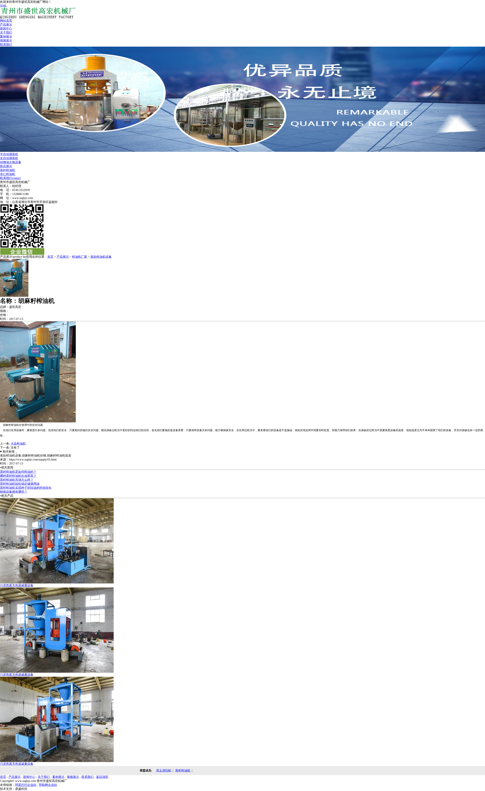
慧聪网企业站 (48, 784)
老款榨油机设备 (101, 256)
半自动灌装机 (9, 154)
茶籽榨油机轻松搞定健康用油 (19, 483)
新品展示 (6, 166)
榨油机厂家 (79, 256)
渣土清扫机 (163, 770)
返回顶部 (102, 776)
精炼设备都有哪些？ (13, 491)
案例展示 (6, 36)
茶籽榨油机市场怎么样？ (16, 479)
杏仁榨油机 (7, 174)
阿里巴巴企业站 (25, 784)
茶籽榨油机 (182, 770)
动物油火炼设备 (10, 162)
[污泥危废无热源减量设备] (57, 582)
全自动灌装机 (9, 158)
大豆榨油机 (18, 443)
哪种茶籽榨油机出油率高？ (18, 475)
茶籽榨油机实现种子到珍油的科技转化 (26, 487)
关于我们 (6, 32)
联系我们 (6, 44)
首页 (50, 256)
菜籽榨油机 (7, 170)
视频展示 (6, 40)
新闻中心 (6, 28)
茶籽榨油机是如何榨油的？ (18, 471)
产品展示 (6, 24)
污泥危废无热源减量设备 (16, 585)
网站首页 (6, 20)
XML (3, 5)
